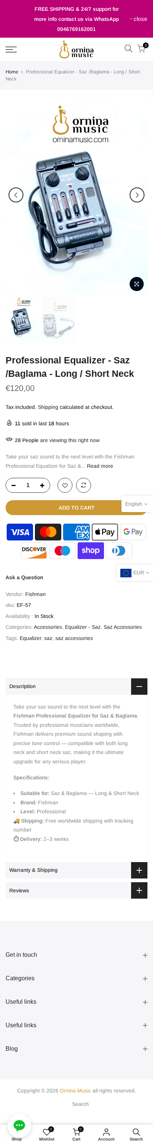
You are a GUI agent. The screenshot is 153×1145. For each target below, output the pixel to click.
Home (12, 72)
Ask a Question (24, 577)
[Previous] (16, 194)
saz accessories (74, 638)
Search (80, 1104)
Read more (99, 466)
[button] (19, 1126)
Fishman (35, 594)
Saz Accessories (123, 627)
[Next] (137, 194)
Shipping (48, 407)
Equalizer (30, 638)
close (16, 19)
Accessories (48, 627)
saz (48, 638)
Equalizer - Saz (83, 627)
